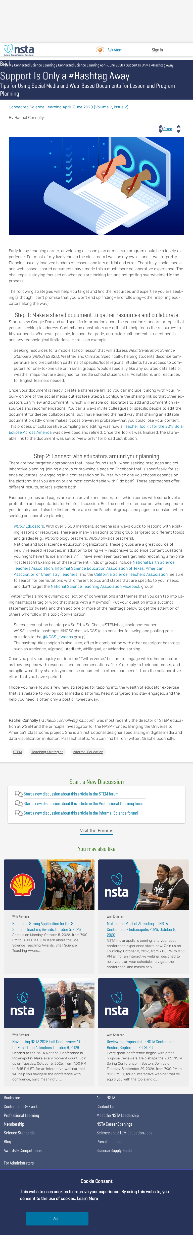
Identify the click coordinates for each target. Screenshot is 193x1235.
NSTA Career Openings (114, 1124)
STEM (17, 752)
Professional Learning (21, 1115)
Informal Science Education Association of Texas (99, 568)
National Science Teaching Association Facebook (95, 586)
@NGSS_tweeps (57, 636)
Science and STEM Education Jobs (124, 1133)
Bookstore (12, 1098)
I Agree (57, 1218)
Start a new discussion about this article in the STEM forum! (72, 794)
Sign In (157, 50)
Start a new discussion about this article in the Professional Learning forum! (85, 803)
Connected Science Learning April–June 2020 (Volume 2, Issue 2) (68, 107)
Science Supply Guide (114, 1150)
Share (167, 128)
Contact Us (105, 1106)
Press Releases (108, 1141)
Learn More (87, 1198)
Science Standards (19, 1133)
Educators (34, 526)
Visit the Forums (96, 830)
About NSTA (105, 1098)
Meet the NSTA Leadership (117, 1115)
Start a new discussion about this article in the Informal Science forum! (81, 813)
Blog (7, 1141)
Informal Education (88, 752)
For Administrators (19, 1163)
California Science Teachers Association (131, 574)
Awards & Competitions (22, 1150)
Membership (14, 1124)
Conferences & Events (21, 1106)
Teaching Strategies (47, 752)
